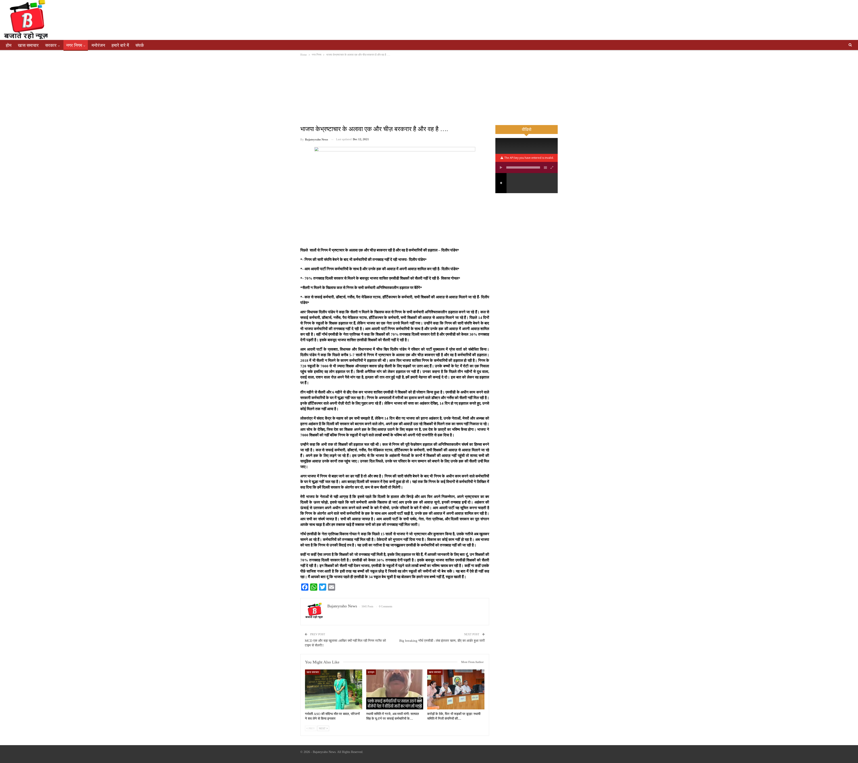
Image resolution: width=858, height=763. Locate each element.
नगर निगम (74, 45)
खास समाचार (28, 45)
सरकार (51, 45)
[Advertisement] (429, 90)
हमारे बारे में (120, 45)
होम (8, 45)
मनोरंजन (98, 45)
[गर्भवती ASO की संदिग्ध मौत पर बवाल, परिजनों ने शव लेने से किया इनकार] (333, 689)
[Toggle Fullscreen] (552, 167)
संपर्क (139, 45)
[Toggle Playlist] (545, 167)
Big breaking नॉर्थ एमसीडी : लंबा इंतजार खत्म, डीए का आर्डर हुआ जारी (442, 640)
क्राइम (371, 672)
